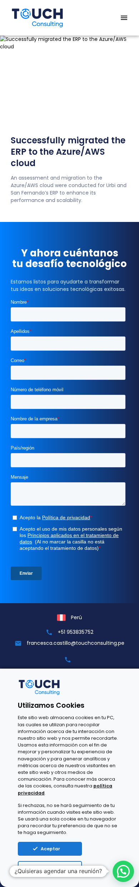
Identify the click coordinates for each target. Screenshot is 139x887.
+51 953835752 (75, 632)
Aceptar (50, 849)
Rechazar (53, 869)
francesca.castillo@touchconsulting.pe (75, 643)
